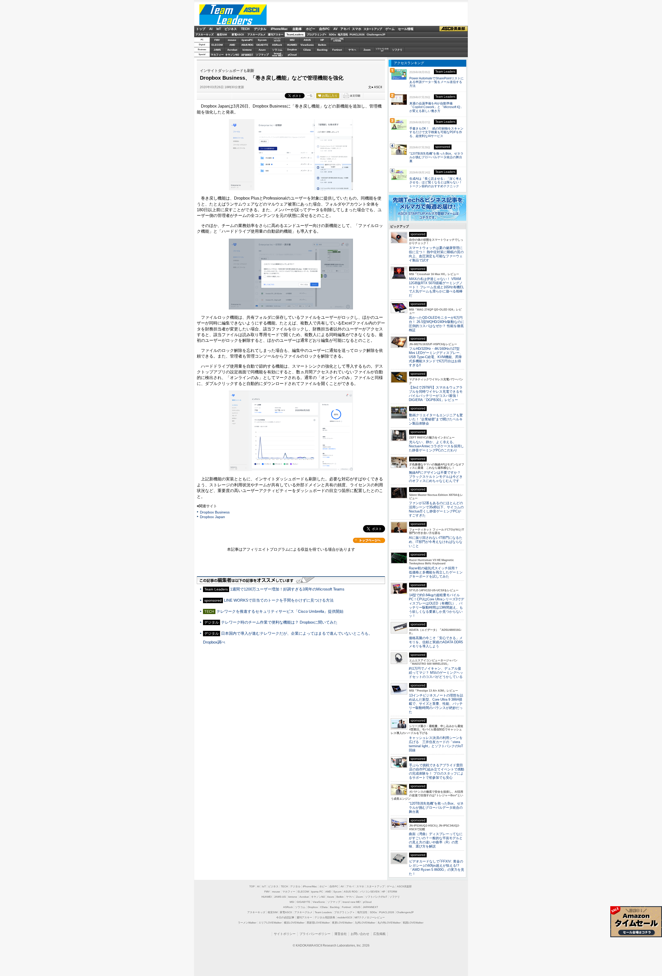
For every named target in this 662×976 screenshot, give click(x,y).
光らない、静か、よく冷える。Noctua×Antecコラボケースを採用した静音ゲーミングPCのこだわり (436, 446)
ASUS (307, 40)
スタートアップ (373, 29)
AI (210, 29)
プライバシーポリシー (314, 934)
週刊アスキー (275, 34)
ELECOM (217, 44)
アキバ (345, 29)
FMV (217, 40)
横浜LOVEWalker (294, 922)
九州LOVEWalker (365, 922)
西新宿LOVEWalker (318, 922)
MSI (292, 40)
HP (322, 40)
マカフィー (217, 54)
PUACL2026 (357, 34)
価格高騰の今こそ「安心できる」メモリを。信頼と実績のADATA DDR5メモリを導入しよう (436, 642)
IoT (218, 29)
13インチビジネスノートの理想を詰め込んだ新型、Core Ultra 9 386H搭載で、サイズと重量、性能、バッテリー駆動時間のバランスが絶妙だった (436, 703)
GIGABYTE (262, 45)
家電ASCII (238, 34)
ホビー (310, 29)
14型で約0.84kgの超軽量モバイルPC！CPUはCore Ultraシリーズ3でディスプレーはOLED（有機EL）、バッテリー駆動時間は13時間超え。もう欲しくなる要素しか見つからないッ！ (436, 605)
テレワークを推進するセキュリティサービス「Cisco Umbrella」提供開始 (279, 611)
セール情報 (405, 29)
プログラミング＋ (344, 912)
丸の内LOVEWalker (389, 922)
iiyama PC (317, 891)
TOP (252, 886)
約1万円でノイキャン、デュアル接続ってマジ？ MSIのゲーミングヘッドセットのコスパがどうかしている (436, 673)
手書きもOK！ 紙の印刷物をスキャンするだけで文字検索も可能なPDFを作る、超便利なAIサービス (436, 132)
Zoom (367, 49)
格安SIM (222, 34)
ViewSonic (307, 44)
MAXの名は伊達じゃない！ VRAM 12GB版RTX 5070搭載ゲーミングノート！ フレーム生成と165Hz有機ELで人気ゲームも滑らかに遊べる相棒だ (436, 287)
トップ (200, 29)
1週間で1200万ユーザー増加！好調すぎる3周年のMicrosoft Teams (287, 589)
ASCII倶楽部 (454, 28)
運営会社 (340, 934)
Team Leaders (323, 912)
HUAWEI (292, 44)
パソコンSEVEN (277, 40)
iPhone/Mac (279, 29)
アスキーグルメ (256, 34)
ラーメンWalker (247, 922)
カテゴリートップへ (369, 540)
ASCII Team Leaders (233, 14)
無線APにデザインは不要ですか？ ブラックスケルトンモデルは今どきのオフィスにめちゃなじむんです (436, 477)
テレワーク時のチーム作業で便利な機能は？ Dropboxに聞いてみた (279, 622)
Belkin (322, 44)
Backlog (322, 49)
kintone (247, 49)
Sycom (262, 40)
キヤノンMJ (232, 54)
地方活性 (343, 34)
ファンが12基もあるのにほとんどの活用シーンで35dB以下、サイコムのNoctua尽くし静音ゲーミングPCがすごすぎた (436, 509)
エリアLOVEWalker (270, 922)
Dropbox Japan (212, 517)
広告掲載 (379, 934)
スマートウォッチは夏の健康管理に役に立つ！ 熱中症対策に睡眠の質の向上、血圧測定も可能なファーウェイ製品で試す (436, 254)
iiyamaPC (247, 40)
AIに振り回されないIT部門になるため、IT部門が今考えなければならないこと (435, 542)
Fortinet (337, 49)
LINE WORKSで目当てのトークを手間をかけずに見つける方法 (279, 600)
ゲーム (390, 29)
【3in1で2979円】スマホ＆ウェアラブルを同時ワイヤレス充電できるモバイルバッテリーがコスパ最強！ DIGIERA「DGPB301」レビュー (436, 393)
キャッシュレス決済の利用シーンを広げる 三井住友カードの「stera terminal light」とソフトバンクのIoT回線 (436, 744)
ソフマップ (262, 54)
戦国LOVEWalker (413, 922)
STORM (392, 891)
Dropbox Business (215, 512)
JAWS (217, 49)
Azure (262, 49)
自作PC (324, 29)
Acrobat (232, 49)
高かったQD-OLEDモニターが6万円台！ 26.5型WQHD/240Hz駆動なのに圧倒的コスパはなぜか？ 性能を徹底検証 (436, 324)
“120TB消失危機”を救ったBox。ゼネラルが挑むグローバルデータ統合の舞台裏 (436, 157)
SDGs (332, 34)
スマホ (356, 29)
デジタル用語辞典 (324, 917)
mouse (232, 40)
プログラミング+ (316, 34)
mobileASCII (344, 917)
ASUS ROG (247, 44)
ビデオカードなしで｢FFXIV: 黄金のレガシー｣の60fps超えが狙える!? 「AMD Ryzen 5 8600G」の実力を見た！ (436, 867)
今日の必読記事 (285, 917)
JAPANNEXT (247, 55)
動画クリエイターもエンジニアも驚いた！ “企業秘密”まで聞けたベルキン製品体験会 (436, 419)
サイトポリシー (285, 934)
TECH (245, 29)
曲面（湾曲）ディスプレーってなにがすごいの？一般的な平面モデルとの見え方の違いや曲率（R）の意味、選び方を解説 (436, 840)
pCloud (292, 54)
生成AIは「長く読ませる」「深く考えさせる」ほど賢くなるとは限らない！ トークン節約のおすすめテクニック (437, 182)
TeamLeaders (295, 34)
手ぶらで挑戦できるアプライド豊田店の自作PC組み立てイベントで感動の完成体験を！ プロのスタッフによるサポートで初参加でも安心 (436, 771)
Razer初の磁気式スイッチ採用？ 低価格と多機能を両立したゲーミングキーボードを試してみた (436, 572)
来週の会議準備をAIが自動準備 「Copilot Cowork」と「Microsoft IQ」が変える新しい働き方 (436, 107)
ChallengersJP (376, 34)
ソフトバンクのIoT (382, 50)
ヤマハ (352, 49)
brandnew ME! (277, 54)
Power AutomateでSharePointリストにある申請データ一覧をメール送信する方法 (436, 82)
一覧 (310, 95)
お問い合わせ (360, 934)
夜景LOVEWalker (342, 922)
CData (307, 49)
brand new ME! (352, 902)
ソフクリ (397, 49)
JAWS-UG (280, 896)
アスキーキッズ (204, 34)
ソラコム (277, 49)
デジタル (260, 29)
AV (335, 29)
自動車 (297, 29)
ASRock (277, 44)
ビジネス (230, 29)
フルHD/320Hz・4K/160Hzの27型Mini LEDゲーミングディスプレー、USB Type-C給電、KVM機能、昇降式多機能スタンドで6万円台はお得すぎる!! (436, 357)
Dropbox (292, 49)
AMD (232, 44)
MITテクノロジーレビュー (370, 917)
